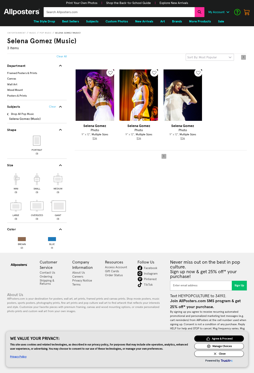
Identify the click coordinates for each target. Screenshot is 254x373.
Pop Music (46, 33)
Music (32, 33)
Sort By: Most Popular (202, 57)
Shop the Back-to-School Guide (128, 3)
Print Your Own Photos (81, 3)
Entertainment (17, 33)
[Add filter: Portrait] (37, 141)
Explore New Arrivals (174, 3)
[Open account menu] (228, 12)
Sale (221, 21)
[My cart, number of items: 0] (247, 12)
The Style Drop (44, 21)
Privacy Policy (18, 356)
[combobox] (119, 12)
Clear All (62, 56)
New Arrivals (144, 21)
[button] (81, 3)
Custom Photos (117, 21)
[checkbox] (16, 182)
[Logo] (22, 12)
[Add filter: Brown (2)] (22, 238)
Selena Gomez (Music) (68, 33)
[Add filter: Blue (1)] (52, 238)
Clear (52, 106)
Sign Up (239, 285)
